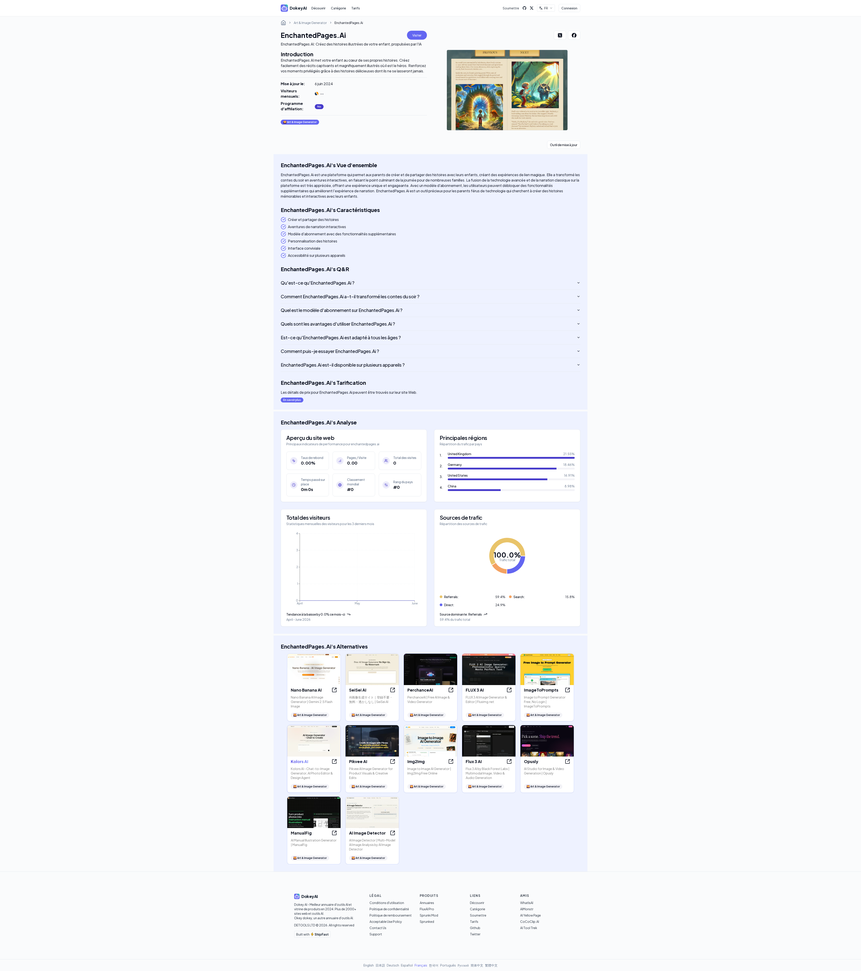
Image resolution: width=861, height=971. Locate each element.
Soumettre (511, 8)
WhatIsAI (526, 903)
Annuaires (427, 903)
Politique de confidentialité (389, 909)
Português (448, 965)
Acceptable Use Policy (386, 921)
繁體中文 (491, 965)
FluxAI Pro (427, 909)
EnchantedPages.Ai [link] (349, 23)
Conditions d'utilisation (387, 903)
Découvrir (318, 8)
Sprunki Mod (429, 915)
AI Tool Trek (528, 928)
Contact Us (378, 928)
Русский (463, 965)
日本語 (380, 965)
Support (376, 934)
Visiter (417, 35)
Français (421, 965)
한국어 (433, 965)
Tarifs (355, 8)
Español (407, 965)
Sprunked (427, 921)
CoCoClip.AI (529, 921)
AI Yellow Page (530, 915)
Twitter (475, 934)
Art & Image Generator (310, 23)
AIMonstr (526, 909)
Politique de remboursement (391, 915)
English (368, 965)
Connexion (569, 8)
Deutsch (393, 965)
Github (475, 928)
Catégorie (338, 8)
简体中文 (477, 965)
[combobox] (546, 8)
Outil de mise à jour (563, 145)
